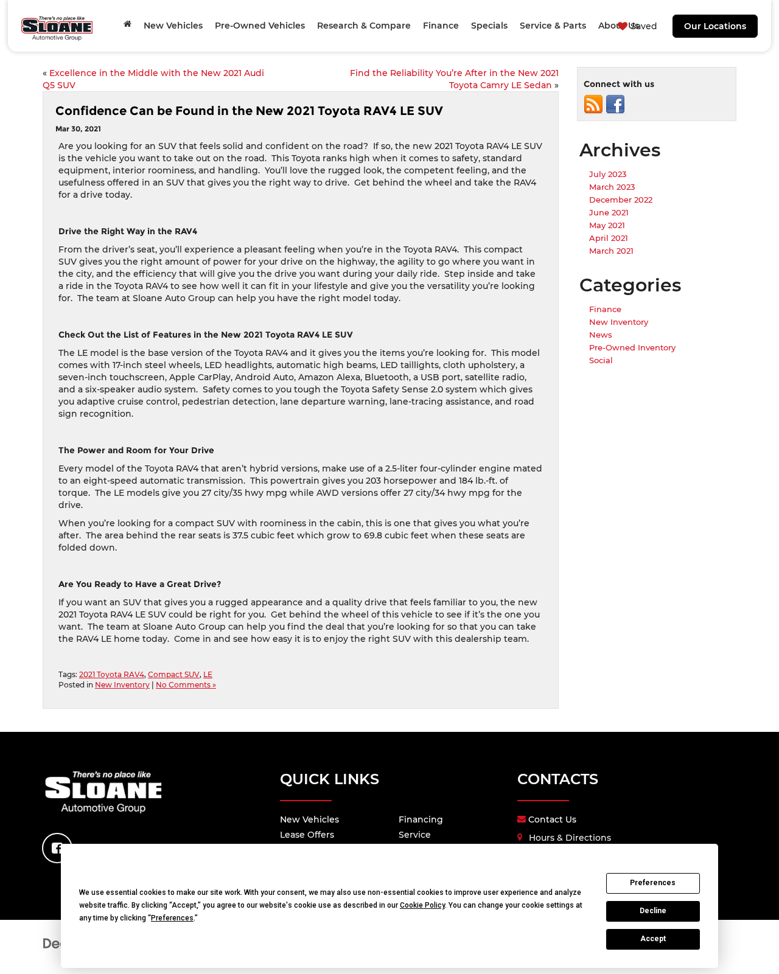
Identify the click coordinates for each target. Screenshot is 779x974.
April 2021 (608, 238)
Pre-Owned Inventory (632, 347)
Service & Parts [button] (553, 25)
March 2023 (612, 187)
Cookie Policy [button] (422, 905)
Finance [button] (441, 25)
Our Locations (715, 26)
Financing (421, 819)
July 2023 (607, 174)
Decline (653, 910)
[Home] (127, 23)
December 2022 (620, 199)
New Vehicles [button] (173, 25)
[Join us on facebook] (615, 104)
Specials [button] (489, 25)
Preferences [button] (172, 918)
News (600, 334)
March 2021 (611, 251)
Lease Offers (307, 834)
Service (415, 834)
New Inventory (122, 684)
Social (601, 360)
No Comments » (186, 684)
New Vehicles (309, 819)
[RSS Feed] (593, 104)
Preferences (653, 882)
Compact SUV (174, 674)
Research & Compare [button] (364, 25)
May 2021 (607, 225)
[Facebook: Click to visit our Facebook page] (57, 848)
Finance (605, 309)
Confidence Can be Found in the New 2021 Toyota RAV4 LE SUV (249, 110)
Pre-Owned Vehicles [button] (260, 25)
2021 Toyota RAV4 (111, 674)
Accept (653, 938)
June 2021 (609, 212)
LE (207, 674)
